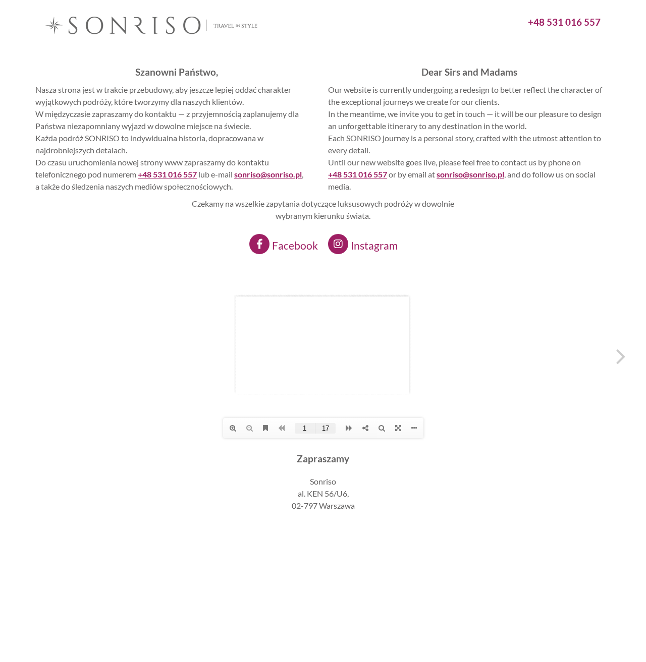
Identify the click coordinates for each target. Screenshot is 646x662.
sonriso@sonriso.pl (470, 174)
